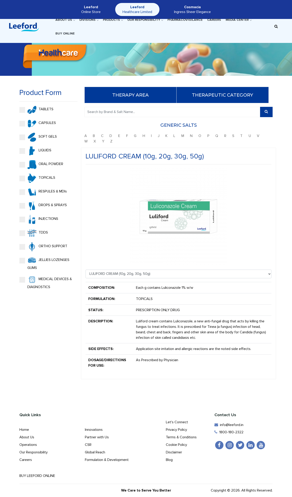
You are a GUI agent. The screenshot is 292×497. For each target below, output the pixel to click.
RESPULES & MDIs (52, 191)
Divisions (87, 20)
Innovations (94, 429)
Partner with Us (97, 437)
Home (24, 429)
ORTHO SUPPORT (52, 246)
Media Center (237, 20)
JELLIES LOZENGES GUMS (48, 263)
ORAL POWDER (50, 163)
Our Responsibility (143, 20)
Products (111, 20)
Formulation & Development (107, 460)
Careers (214, 20)
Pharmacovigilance (185, 20)
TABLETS (45, 109)
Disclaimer (174, 452)
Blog (169, 460)
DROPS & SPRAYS (52, 204)
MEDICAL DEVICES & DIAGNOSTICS (49, 282)
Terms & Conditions (181, 437)
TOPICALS (46, 177)
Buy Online (65, 33)
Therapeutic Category (222, 95)
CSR (88, 444)
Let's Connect (177, 422)
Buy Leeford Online (38, 475)
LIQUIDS (44, 150)
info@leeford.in (230, 425)
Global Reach (95, 452)
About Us (63, 20)
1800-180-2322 (230, 432)
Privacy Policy (176, 429)
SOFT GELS (47, 136)
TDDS (43, 232)
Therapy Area (130, 95)
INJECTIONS (48, 218)
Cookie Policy (176, 444)
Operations (28, 444)
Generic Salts (178, 125)
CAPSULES (47, 122)
